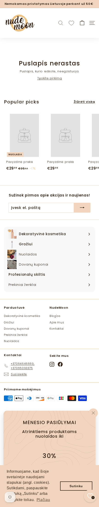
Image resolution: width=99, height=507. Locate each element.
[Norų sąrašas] (71, 23)
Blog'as (55, 316)
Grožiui (9, 322)
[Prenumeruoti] (82, 208)
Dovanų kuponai (16, 329)
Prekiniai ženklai (16, 335)
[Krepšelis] (82, 23)
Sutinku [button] (76, 486)
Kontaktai (57, 329)
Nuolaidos (11, 341)
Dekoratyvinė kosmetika (22, 316)
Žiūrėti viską (84, 102)
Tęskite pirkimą (49, 78)
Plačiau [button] (43, 500)
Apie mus (57, 322)
